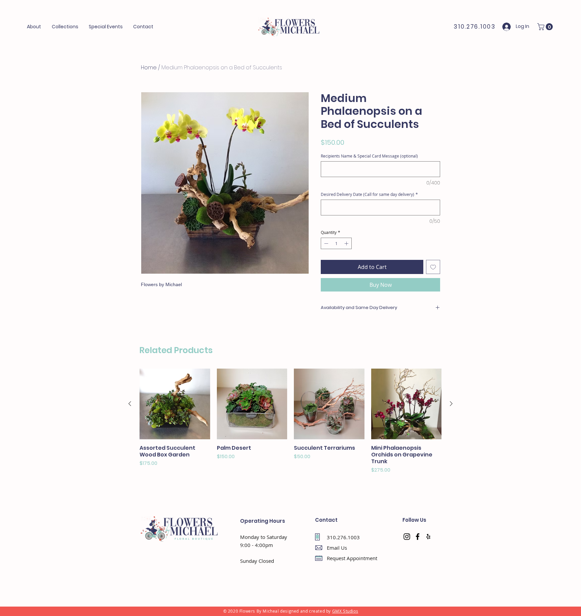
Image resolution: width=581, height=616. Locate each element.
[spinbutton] (336, 243)
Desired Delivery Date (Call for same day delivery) (369, 194)
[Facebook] (417, 536)
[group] (290, 421)
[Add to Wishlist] (433, 267)
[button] (106, 26)
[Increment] (347, 243)
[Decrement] (325, 243)
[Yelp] (428, 536)
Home (149, 67)
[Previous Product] (130, 404)
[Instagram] (406, 536)
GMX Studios (345, 611)
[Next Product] (451, 404)
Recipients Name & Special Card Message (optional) (369, 156)
